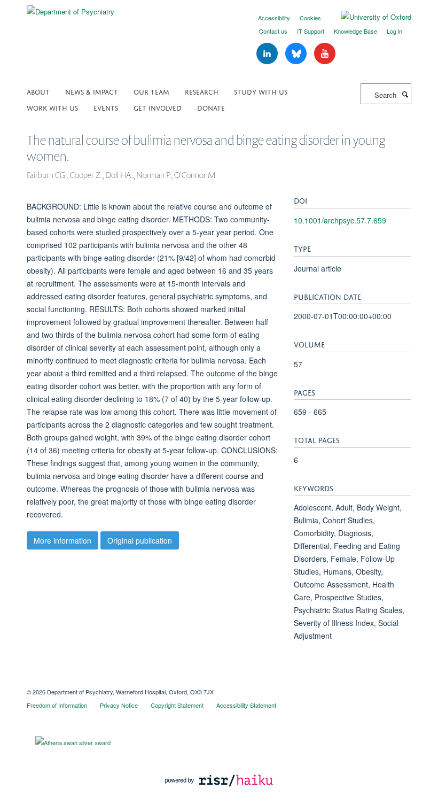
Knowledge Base (355, 31)
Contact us (273, 31)
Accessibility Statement (246, 705)
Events (105, 107)
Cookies (310, 17)
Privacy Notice (119, 705)
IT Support (310, 31)
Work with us (52, 107)
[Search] (405, 94)
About (38, 91)
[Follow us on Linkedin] (268, 54)
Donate (211, 107)
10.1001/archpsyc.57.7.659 (340, 220)
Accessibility (274, 17)
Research (201, 91)
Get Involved (158, 107)
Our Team (151, 91)
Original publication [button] (139, 540)
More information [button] (62, 540)
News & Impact (91, 91)
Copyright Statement (177, 705)
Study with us (260, 91)
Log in (394, 31)
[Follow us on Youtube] (324, 54)
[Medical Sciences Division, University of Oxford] (219, 682)
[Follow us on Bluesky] (297, 54)
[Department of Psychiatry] (70, 8)
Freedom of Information (57, 705)
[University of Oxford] (368, 17)
